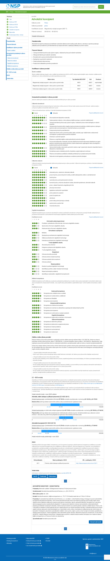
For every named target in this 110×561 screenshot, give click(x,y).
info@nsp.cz (93, 553)
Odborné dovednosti (12, 58)
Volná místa (10, 78)
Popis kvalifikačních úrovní (96, 113)
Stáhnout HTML (13, 27)
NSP (7, 12)
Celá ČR (35, 476)
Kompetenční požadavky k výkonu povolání (16, 54)
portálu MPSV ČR (66, 473)
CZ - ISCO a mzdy (11, 72)
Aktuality (9, 543)
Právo (11, 12)
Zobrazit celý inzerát (95, 522)
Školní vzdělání (11, 50)
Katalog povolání (11, 538)
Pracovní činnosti (11, 44)
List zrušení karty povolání (33, 545)
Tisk (10, 19)
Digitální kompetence (13, 63)
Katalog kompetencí (12, 541)
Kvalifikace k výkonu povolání (14, 47)
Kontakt (48, 541)
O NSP (48, 538)
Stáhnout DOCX (13, 24)
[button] (63, 481)
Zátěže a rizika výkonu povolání (15, 69)
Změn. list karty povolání (33, 543)
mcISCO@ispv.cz (59, 385)
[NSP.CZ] (13, 8)
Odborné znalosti (12, 60)
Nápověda (12, 32)
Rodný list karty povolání (33, 541)
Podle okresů (52, 476)
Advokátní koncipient (21, 12)
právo (46, 26)
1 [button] (65, 481)
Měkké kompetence (12, 66)
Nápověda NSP (30, 538)
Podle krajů (43, 476)
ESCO (8, 75)
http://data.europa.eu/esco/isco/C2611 (86, 463)
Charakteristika (11, 41)
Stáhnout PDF (13, 22)
